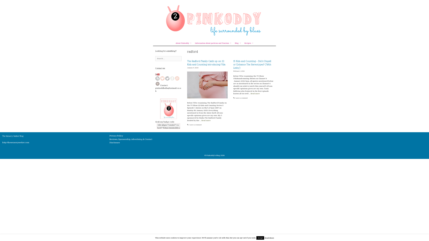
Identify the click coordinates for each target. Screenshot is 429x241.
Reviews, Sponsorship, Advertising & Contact (130, 139)
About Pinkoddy (182, 43)
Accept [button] (260, 238)
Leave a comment (195, 125)
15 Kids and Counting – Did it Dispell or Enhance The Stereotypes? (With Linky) (252, 64)
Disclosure (114, 143)
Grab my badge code (164, 122)
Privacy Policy (116, 136)
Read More (269, 238)
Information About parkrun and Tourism (212, 43)
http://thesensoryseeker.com (15, 142)
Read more (206, 120)
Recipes (247, 43)
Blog (237, 43)
